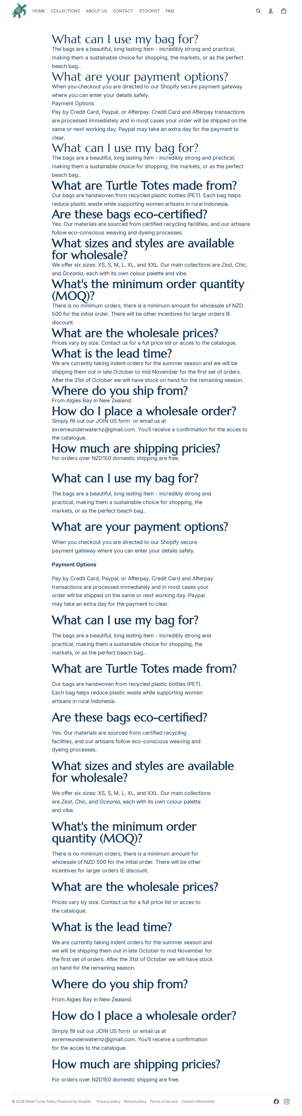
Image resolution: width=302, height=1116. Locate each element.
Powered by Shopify (74, 1101)
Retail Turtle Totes (40, 1101)
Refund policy (135, 1101)
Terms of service (164, 1101)
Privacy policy (109, 1101)
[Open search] (258, 10)
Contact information (198, 1101)
